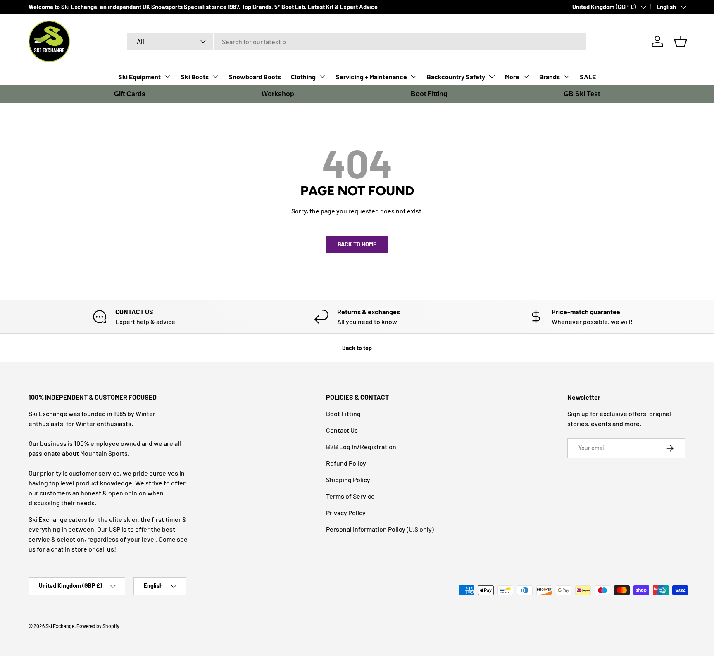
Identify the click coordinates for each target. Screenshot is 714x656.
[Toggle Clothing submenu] (322, 76)
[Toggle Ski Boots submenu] (215, 76)
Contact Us (342, 430)
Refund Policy (346, 463)
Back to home (357, 244)
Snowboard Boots (254, 77)
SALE (588, 77)
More (512, 77)
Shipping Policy (348, 479)
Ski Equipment (139, 77)
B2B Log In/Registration (361, 446)
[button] (680, 41)
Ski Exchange (59, 626)
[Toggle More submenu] (526, 76)
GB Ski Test (582, 93)
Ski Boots (195, 77)
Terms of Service (350, 496)
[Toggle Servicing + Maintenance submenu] (414, 76)
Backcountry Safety (456, 77)
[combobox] (357, 41)
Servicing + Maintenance (371, 77)
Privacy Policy (346, 512)
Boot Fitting (429, 93)
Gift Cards (129, 93)
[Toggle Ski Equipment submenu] (167, 76)
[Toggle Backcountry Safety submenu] (492, 76)
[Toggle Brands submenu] (566, 76)
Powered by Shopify (97, 626)
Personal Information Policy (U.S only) (380, 529)
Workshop (278, 93)
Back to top (357, 347)
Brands (549, 77)
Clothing (303, 77)
